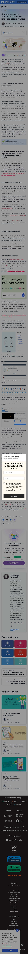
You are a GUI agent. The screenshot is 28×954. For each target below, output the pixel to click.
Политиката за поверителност (13, 483)
